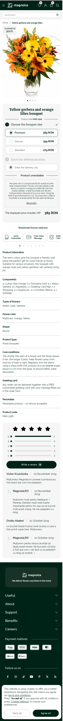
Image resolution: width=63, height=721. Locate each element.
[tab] (20, 246)
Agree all (46, 713)
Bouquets (31, 203)
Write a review (29, 464)
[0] (39, 5)
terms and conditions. (19, 695)
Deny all (17, 713)
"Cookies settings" (20, 701)
